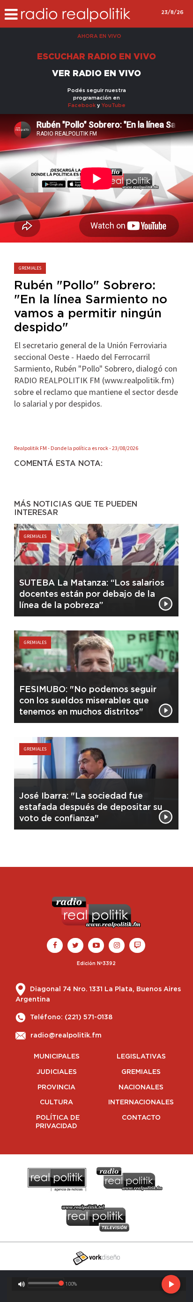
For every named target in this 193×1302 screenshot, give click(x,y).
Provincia (56, 1087)
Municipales (57, 1056)
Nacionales (141, 1087)
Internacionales (141, 1102)
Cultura (56, 1102)
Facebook (82, 105)
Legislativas (141, 1056)
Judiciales (57, 1072)
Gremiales (141, 1072)
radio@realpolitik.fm (66, 1035)
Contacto (141, 1118)
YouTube (114, 105)
